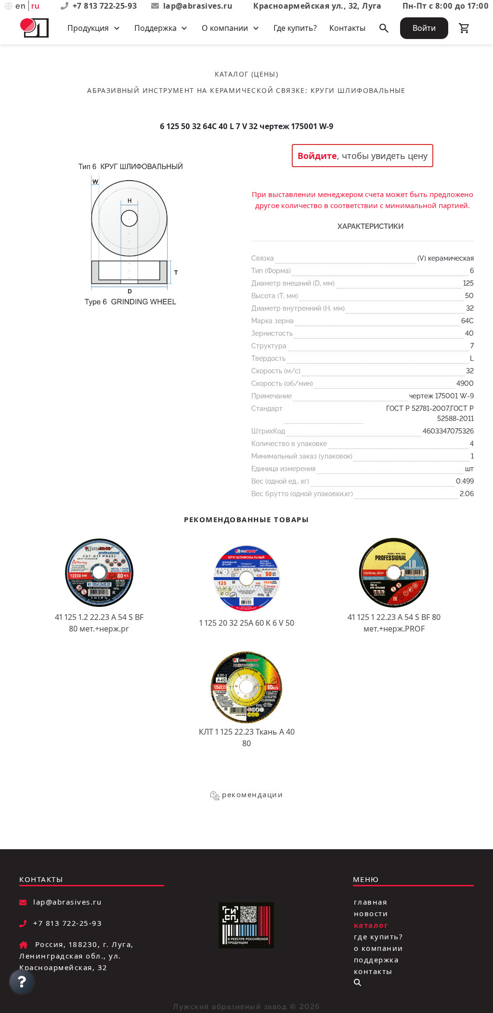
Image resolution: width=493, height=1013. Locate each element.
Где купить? (295, 28)
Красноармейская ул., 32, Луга (317, 5)
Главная (371, 902)
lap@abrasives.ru (198, 5)
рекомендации (252, 794)
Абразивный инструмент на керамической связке (196, 90)
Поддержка (376, 959)
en (20, 6)
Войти (424, 28)
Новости (371, 913)
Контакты (347, 28)
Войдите (317, 155)
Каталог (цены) (247, 74)
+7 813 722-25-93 (106, 5)
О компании (378, 948)
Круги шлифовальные (358, 90)
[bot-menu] (357, 982)
